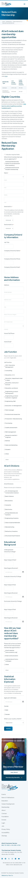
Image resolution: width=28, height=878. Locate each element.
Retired (7, 441)
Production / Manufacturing (13, 419)
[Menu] (25, 4)
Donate (4, 820)
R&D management (10, 432)
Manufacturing (9, 527)
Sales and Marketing (11, 445)
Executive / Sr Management (13, 405)
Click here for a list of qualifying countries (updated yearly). (14, 106)
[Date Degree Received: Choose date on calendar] (23, 572)
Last (5, 202)
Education (5, 801)
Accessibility (5, 832)
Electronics (8, 509)
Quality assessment (11, 427)
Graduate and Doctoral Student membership (12, 168)
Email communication (11, 656)
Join (3, 826)
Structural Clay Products (12, 536)
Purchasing (8, 423)
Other (7, 454)
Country (6, 329)
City (5, 307)
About (3, 810)
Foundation (5, 816)
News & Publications (8, 797)
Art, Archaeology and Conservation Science (12, 492)
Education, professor (11, 388)
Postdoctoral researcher (12, 414)
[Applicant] (23, 702)
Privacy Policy (6, 829)
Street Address (8, 292)
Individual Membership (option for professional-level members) (12, 163)
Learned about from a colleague (11, 660)
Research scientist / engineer (11, 436)
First (5, 187)
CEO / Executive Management (10, 366)
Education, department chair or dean (13, 379)
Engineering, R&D (10, 401)
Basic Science (9, 496)
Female (7, 714)
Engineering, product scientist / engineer (11, 397)
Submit (8, 729)
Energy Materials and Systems (11, 514)
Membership (5, 807)
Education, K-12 (10, 375)
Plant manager (9, 410)
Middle (5, 195)
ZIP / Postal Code (8, 322)
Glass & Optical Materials (12, 522)
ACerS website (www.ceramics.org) (11, 651)
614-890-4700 (16, 845)
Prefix (5, 180)
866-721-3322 (6, 845)
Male (6, 710)
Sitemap (4, 836)
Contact (4, 813)
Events (4, 794)
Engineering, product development (11, 392)
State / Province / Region (10, 314)
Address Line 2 (7, 299)
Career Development (8, 804)
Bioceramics (9, 500)
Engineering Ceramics (12, 518)
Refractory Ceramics (11, 531)
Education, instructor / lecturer (12, 383)
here (6, 76)
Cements (8, 505)
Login (3, 823)
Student (7, 449)
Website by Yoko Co (7, 875)
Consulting (8, 370)
